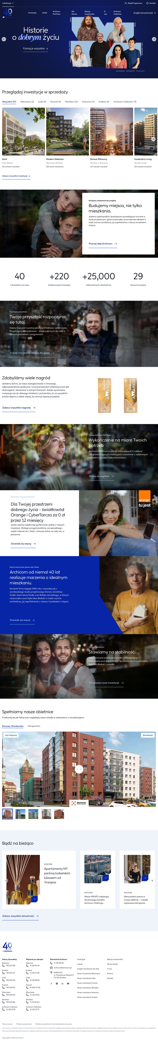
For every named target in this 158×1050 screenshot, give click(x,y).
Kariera (110, 974)
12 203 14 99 (34, 973)
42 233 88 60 (35, 980)
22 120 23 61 (10, 1010)
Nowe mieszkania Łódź (86, 978)
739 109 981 (10, 1002)
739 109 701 (10, 980)
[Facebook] (51, 983)
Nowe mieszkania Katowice (88, 993)
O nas (105, 13)
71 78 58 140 (34, 1002)
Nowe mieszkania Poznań (87, 983)
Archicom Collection (117, 13)
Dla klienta (74, 13)
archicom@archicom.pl (63, 968)
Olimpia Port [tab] (34, 726)
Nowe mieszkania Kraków (87, 997)
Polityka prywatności (24, 1024)
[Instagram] (57, 983)
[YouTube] (68, 983)
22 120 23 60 (34, 995)
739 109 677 (10, 988)
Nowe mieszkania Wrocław (87, 988)
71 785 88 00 (59, 963)
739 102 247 (10, 973)
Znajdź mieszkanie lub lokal (88, 969)
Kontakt (110, 978)
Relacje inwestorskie (89, 13)
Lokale (44, 13)
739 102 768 (10, 966)
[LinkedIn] (62, 983)
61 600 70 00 (35, 988)
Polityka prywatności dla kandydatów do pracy (53, 1024)
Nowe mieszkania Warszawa (88, 974)
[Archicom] (7, 13)
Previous (4, 39)
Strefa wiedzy (112, 964)
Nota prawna (7, 1024)
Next (154, 39)
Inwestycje (32, 13)
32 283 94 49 (34, 966)
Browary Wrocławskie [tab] (12, 726)
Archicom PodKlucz (56, 13)
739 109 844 (10, 995)
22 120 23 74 (34, 1010)
